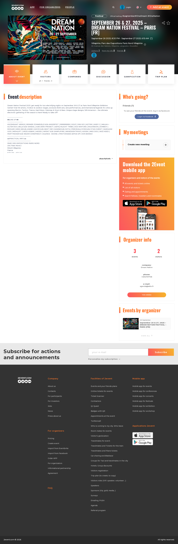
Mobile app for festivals (142, 401)
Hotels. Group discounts (101, 466)
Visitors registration (99, 471)
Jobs (50, 406)
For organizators (55, 463)
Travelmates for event (100, 441)
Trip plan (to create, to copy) (103, 476)
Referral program (98, 510)
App (32, 7)
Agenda (94, 505)
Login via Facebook (146, 117)
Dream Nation (147, 267)
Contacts (52, 391)
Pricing (51, 438)
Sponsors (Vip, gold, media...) (103, 490)
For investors (53, 401)
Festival (99, 16)
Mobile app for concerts (143, 396)
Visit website (146, 295)
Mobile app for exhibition (143, 406)
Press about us (54, 416)
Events (142, 310)
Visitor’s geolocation (100, 436)
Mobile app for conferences (144, 391)
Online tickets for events (102, 391)
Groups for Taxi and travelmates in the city (109, 461)
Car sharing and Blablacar (102, 456)
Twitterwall (96, 421)
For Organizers (50, 7)
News (50, 411)
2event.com (9, 540)
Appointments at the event (103, 416)
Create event (53, 443)
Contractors (96, 401)
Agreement (53, 473)
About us (52, 386)
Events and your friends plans (104, 386)
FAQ (50, 488)
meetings (135, 132)
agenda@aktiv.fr (147, 286)
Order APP (52, 458)
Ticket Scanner (97, 396)
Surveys (94, 495)
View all (146, 336)
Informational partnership (59, 468)
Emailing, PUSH (97, 500)
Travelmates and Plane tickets (104, 451)
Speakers (95, 485)
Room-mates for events (101, 431)
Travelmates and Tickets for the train (107, 446)
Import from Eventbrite (58, 448)
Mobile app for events (142, 386)
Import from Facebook (58, 453)
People (70, 7)
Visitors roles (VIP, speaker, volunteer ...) (108, 481)
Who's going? (135, 96)
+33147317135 (146, 277)
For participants (55, 396)
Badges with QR (98, 411)
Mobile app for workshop (143, 411)
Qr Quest (95, 406)
